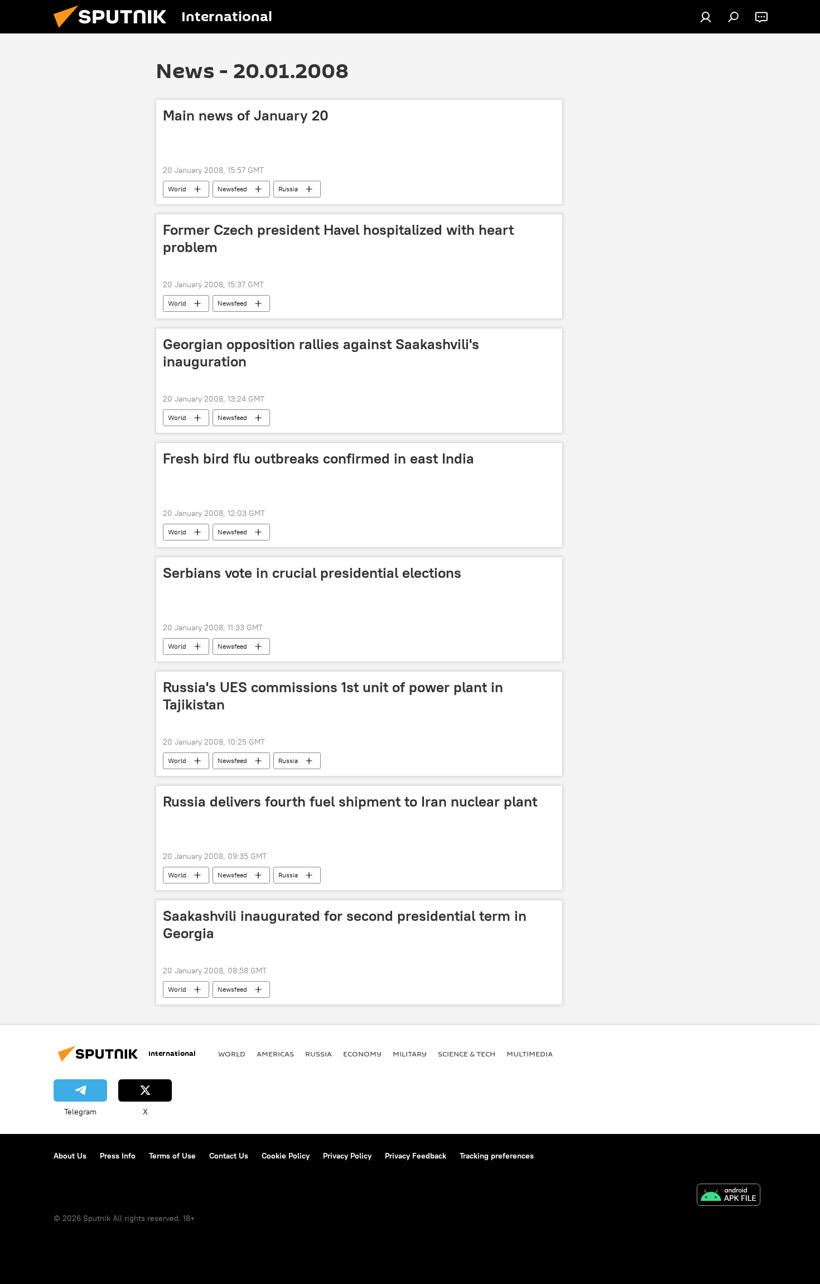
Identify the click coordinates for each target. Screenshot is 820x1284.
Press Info (118, 1156)
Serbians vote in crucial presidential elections (312, 573)
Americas (275, 1054)
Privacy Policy (347, 1156)
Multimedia (530, 1054)
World (177, 189)
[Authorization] (705, 17)
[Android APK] (728, 1196)
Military (410, 1054)
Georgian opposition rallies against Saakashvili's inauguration (321, 352)
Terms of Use (172, 1156)
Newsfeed (232, 189)
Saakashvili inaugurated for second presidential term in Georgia (345, 924)
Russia (288, 189)
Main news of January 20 (246, 115)
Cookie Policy (286, 1156)
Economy (362, 1054)
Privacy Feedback (415, 1156)
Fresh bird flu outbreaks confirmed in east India (318, 458)
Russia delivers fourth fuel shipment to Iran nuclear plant (350, 801)
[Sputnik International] (114, 31)
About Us (70, 1156)
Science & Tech (466, 1054)
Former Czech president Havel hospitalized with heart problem (338, 238)
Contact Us (228, 1156)
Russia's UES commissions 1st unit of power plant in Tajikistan (333, 695)
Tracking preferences (497, 1156)
